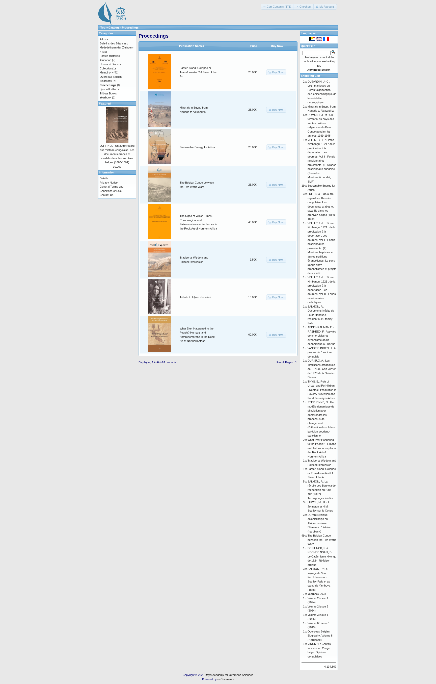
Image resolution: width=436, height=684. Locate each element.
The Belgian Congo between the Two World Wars (322, 539)
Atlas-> (104, 39)
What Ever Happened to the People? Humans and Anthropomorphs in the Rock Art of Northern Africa (322, 448)
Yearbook (105, 97)
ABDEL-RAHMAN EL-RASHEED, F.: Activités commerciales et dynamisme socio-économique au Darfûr (322, 335)
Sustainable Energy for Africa (197, 147)
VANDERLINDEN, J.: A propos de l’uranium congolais (321, 352)
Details (104, 178)
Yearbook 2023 (317, 593)
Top (102, 27)
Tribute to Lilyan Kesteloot (195, 297)
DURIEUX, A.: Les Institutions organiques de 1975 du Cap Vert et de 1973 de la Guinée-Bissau (322, 369)
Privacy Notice (109, 182)
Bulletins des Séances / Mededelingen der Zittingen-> (116, 47)
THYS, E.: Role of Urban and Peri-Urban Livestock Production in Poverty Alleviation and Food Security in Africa (322, 390)
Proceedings (130, 27)
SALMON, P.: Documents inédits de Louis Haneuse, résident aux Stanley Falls (321, 315)
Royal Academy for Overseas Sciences (229, 674)
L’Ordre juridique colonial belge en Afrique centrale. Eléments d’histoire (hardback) (319, 523)
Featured (105, 103)
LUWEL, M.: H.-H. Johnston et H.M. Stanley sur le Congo (320, 506)
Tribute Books (108, 93)
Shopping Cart (310, 75)
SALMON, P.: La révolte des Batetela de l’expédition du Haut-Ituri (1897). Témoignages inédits (322, 490)
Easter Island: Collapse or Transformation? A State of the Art (198, 72)
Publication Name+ (191, 45)
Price (253, 45)
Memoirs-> (106, 72)
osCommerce (225, 679)
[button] (277, 7)
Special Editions (109, 89)
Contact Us (107, 194)
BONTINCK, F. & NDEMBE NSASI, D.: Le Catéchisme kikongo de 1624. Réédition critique (322, 556)
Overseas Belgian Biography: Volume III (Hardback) (320, 635)
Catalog (113, 27)
